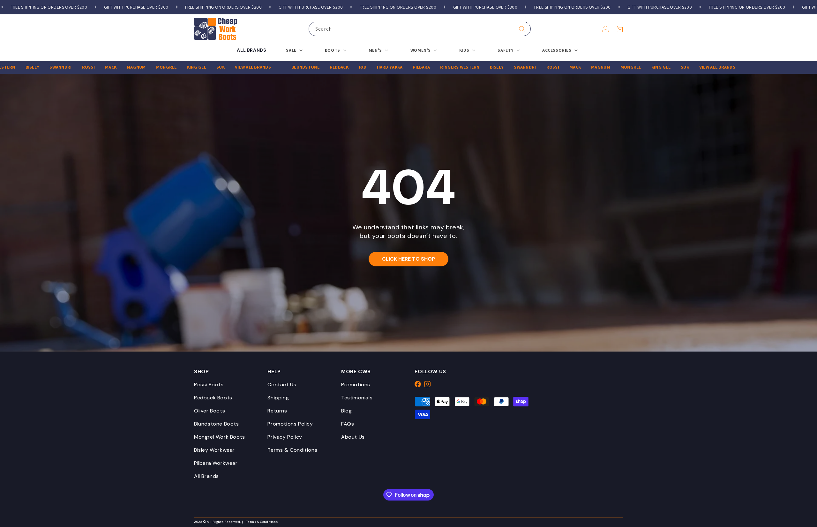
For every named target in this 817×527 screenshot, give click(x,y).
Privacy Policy (284, 437)
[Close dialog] (809, 326)
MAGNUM (116, 67)
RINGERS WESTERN (439, 67)
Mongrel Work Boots (219, 437)
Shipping (278, 397)
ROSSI (68, 67)
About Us (353, 437)
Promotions (355, 384)
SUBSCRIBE (692, 492)
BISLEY (12, 67)
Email (587, 458)
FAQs (347, 423)
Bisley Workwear (214, 450)
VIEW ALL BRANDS (232, 67)
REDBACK (318, 67)
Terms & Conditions (292, 450)
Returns (277, 410)
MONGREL (146, 67)
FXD (342, 67)
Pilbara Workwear (216, 463)
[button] (620, 29)
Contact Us (281, 384)
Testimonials (356, 397)
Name (587, 426)
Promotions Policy (290, 423)
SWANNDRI (40, 67)
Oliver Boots (209, 410)
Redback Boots (213, 397)
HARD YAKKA (369, 67)
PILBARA (401, 67)
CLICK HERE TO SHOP (408, 259)
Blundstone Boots (216, 423)
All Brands (206, 476)
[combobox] (420, 29)
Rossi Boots (209, 384)
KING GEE (176, 67)
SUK (200, 67)
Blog (346, 410)
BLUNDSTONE (285, 67)
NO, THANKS (692, 511)
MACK (90, 67)
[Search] (522, 29)
